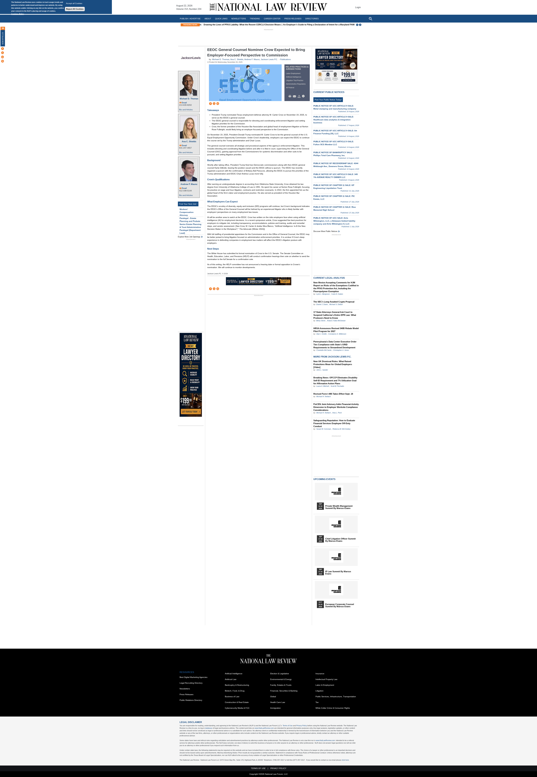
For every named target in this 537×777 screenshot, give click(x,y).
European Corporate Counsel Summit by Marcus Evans (339, 605)
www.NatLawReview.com (264, 728)
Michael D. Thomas (189, 98)
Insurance (319, 673)
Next (360, 25)
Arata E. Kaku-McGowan (336, 321)
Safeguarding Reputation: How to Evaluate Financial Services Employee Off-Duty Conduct (334, 423)
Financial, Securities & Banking (283, 691)
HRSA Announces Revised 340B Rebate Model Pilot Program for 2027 (336, 329)
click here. (345, 760)
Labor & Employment (324, 685)
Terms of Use (288, 726)
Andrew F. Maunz (189, 184)
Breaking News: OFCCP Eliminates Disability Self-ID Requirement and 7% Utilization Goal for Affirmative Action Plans (335, 380)
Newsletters (238, 18)
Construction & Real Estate (237, 702)
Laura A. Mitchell (322, 386)
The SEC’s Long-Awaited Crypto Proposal (333, 302)
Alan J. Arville (321, 334)
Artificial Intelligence (293, 77)
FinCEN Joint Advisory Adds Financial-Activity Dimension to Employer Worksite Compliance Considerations (336, 407)
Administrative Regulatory (296, 84)
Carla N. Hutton (337, 294)
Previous (357, 25)
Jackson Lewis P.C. (269, 59)
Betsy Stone (320, 321)
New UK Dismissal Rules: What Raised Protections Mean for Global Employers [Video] (332, 364)
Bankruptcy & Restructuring (237, 685)
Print (290, 96)
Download (299, 96)
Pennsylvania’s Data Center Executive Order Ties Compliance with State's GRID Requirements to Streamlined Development (334, 344)
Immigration (275, 708)
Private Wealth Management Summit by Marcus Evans (339, 507)
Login (358, 7)
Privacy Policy (301, 726)
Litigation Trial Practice (294, 80)
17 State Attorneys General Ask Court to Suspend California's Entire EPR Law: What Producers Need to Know (334, 315)
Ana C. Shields (189, 141)
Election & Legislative (279, 673)
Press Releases (186, 694)
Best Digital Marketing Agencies (193, 677)
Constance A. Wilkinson (337, 334)
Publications (285, 59)
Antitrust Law (230, 679)
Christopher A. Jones (341, 350)
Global (273, 696)
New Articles (3, 38)
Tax (317, 702)
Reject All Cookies (74, 9)
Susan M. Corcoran (323, 429)
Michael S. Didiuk (336, 304)
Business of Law (232, 696)
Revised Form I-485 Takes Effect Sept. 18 (333, 394)
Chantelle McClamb (323, 350)
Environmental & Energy (281, 679)
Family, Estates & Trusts (280, 685)
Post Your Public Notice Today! (328, 100)
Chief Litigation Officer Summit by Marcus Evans (340, 540)
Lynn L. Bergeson (323, 294)
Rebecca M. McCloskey (341, 429)
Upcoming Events (324, 479)
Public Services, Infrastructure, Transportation (335, 696)
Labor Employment (293, 73)
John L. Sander (322, 370)
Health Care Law (277, 702)
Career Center (272, 18)
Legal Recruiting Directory (191, 683)
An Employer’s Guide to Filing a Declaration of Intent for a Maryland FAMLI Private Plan (323, 24)
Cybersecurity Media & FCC (237, 708)
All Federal (290, 88)
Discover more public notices (325, 231)
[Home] (268, 7)
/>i (304, 96)
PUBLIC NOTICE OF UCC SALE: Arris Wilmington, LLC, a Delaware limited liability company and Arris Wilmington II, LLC (334, 221)
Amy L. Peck (337, 413)
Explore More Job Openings (189, 237)
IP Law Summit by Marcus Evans (338, 572)
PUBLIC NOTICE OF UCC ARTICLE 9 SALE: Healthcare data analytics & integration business (333, 120)
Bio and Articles (186, 109)
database (208, 728)
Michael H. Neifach (323, 397)
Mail (295, 96)
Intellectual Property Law (326, 679)
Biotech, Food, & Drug (234, 691)
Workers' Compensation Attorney (187, 212)
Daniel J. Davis (322, 304)
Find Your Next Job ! (188, 204)
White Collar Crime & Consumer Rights (332, 708)
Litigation (319, 691)
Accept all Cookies (74, 3)
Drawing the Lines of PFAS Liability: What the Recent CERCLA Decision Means (240, 24)
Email (184, 103)
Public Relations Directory (191, 700)
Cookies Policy (17, 14)
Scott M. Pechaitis (337, 386)
